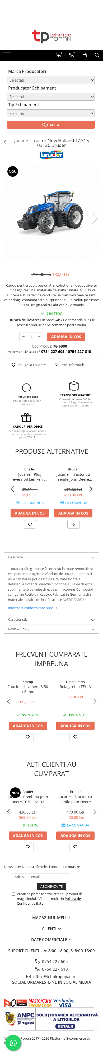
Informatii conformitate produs (32, 607)
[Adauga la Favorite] (30, 524)
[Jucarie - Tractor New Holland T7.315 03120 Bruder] (51, 212)
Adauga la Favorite (30, 364)
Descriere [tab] (15, 557)
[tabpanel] (51, 212)
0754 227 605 (54, 961)
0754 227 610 (54, 969)
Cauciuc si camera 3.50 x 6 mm (27, 689)
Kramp (27, 681)
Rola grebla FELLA (75, 686)
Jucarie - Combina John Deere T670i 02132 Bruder (28, 799)
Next (95, 218)
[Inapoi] (4, 142)
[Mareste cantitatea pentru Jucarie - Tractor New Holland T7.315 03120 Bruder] (39, 337)
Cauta (53, 124)
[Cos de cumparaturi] (84, 55)
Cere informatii (71, 364)
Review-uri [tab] (18, 629)
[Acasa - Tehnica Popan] (51, 36)
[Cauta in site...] (97, 55)
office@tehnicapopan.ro (54, 976)
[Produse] (7, 56)
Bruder (29, 469)
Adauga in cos (66, 336)
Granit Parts (75, 681)
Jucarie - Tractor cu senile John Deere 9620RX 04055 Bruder (73, 477)
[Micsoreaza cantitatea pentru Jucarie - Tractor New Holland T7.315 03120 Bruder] (23, 337)
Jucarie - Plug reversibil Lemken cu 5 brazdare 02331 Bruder (29, 477)
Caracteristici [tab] (18, 619)
